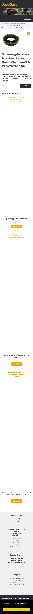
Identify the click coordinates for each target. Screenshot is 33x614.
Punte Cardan (9, 25)
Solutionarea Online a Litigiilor (16, 529)
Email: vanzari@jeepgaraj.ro (16, 562)
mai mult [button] (23, 605)
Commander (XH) (25, 23)
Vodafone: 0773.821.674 (16, 560)
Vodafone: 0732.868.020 (16, 558)
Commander (17, 23)
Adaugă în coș (25, 86)
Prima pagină (6, 23)
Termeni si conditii (7, 598)
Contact (16, 600)
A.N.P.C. (16, 525)
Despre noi (16, 519)
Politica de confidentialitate (22, 598)
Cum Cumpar (16, 521)
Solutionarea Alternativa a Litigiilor (16, 527)
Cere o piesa (16, 523)
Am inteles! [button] (16, 610)
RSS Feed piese (16, 533)
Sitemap (16, 531)
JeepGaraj (10, 4)
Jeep (11, 23)
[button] (28, 33)
